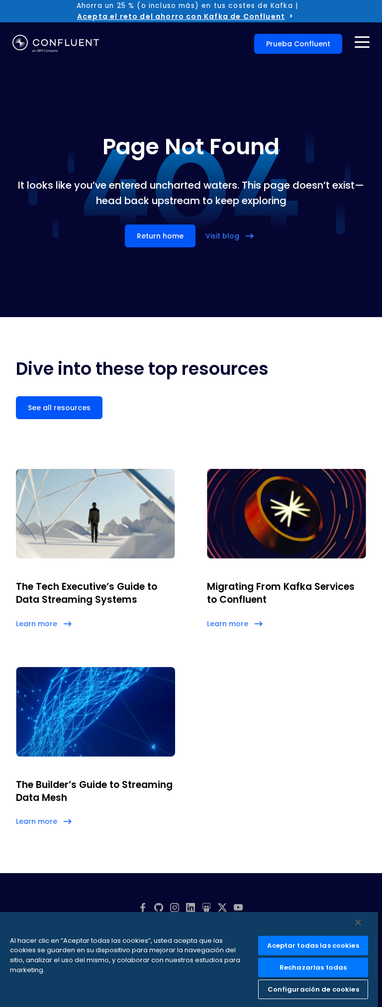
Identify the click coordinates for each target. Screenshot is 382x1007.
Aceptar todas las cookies (313, 945)
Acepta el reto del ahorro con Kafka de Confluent (181, 16)
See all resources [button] (59, 408)
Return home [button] (160, 236)
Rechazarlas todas (313, 967)
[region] (189, 959)
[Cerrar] (358, 922)
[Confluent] (55, 44)
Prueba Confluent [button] (298, 44)
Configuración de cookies (313, 989)
